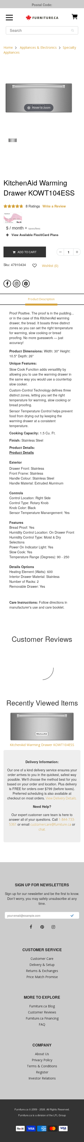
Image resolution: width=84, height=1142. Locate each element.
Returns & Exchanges (42, 970)
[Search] (72, 30)
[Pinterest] (26, 283)
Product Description (41, 299)
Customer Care (42, 958)
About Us (42, 1054)
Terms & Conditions (42, 1066)
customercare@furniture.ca (50, 824)
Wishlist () (50, 265)
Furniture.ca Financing (42, 1018)
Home (8, 47)
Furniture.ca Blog (42, 1006)
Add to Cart (25, 252)
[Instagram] (16, 283)
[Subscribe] (72, 916)
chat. (42, 829)
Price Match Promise (42, 977)
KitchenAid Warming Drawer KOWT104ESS (42, 745)
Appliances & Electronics (38, 47)
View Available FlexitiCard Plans (33, 235)
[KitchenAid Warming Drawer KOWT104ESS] (42, 726)
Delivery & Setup (42, 964)
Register (42, 1072)
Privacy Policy (42, 1060)
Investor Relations (42, 1078)
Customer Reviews (42, 1012)
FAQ (42, 1024)
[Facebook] (7, 283)
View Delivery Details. (61, 798)
